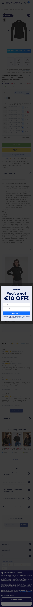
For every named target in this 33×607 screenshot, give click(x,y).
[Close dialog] (30, 288)
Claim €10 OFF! (16, 313)
